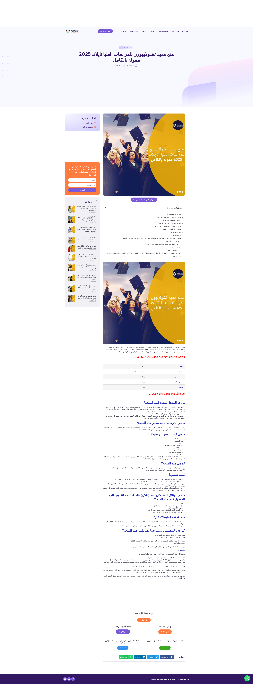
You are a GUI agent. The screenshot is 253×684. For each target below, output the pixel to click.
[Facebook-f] (73, 679)
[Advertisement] (193, 14)
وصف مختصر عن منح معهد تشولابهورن (146, 217)
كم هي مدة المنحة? (174, 232)
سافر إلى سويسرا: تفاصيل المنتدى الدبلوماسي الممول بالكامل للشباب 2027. (86, 208)
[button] (105, 207)
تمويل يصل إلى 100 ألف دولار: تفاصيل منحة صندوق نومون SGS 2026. (86, 287)
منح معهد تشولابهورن (126, 47)
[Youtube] (69, 679)
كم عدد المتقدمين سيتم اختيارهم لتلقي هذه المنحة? (163, 244)
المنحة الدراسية (155, 479)
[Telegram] (65, 679)
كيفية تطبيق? (176, 235)
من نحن (151, 31)
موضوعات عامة (163, 31)
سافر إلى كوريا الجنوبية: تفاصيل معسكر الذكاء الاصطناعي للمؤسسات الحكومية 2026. (87, 218)
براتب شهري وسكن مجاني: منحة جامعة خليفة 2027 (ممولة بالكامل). (86, 267)
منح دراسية (175, 31)
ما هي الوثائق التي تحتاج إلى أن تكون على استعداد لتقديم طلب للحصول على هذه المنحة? (151, 238)
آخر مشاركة (173, 256)
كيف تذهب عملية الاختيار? (171, 241)
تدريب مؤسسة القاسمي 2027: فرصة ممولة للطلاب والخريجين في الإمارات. (87, 298)
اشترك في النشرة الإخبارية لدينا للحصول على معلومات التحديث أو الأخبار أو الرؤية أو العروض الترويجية (141, 253)
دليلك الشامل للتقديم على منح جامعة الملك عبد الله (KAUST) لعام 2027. (87, 256)
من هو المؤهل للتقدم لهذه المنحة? (169, 223)
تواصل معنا (134, 31)
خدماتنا (143, 31)
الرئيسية (185, 31)
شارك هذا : (174, 247)
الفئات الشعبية (172, 250)
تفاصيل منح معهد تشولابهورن (171, 220)
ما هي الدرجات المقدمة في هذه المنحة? (167, 226)
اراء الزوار (123, 31)
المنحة (173, 427)
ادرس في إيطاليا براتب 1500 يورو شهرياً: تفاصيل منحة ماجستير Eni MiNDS (86, 277)
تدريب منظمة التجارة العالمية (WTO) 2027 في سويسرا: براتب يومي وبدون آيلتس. (86, 229)
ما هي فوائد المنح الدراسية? (171, 229)
